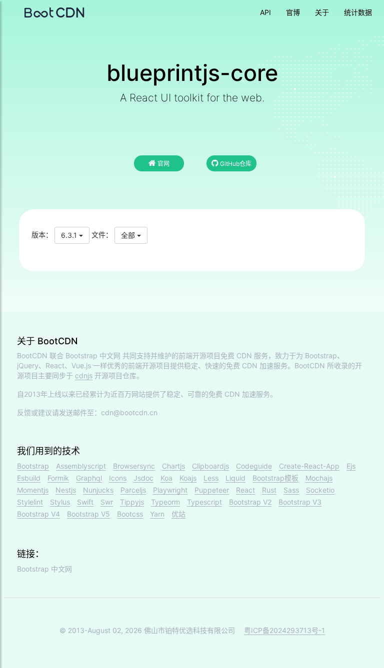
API (265, 12)
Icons (117, 478)
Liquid (236, 478)
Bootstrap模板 (275, 478)
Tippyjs (132, 502)
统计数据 (358, 12)
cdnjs (83, 375)
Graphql (89, 478)
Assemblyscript (81, 466)
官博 (293, 12)
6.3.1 (70, 235)
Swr (106, 502)
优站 (179, 514)
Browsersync (134, 466)
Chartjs (173, 466)
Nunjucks (98, 490)
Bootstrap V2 (250, 502)
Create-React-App (309, 466)
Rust (269, 490)
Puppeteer (211, 490)
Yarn (157, 514)
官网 (163, 163)
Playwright (170, 490)
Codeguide (254, 466)
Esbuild (28, 478)
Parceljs (133, 490)
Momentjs (32, 490)
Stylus (60, 502)
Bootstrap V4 (38, 514)
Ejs (351, 466)
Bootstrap (33, 466)
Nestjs (66, 490)
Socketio (320, 490)
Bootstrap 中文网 (93, 355)
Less (211, 478)
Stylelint (30, 502)
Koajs (188, 478)
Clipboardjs (210, 466)
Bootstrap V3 (300, 502)
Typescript (204, 502)
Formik (58, 478)
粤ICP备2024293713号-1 (284, 630)
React (245, 490)
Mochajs (319, 478)
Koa (166, 478)
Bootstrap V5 (88, 514)
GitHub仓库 (235, 163)
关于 (322, 12)
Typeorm (165, 502)
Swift (85, 502)
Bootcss (130, 514)
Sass (291, 490)
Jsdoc (144, 478)
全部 (129, 235)
